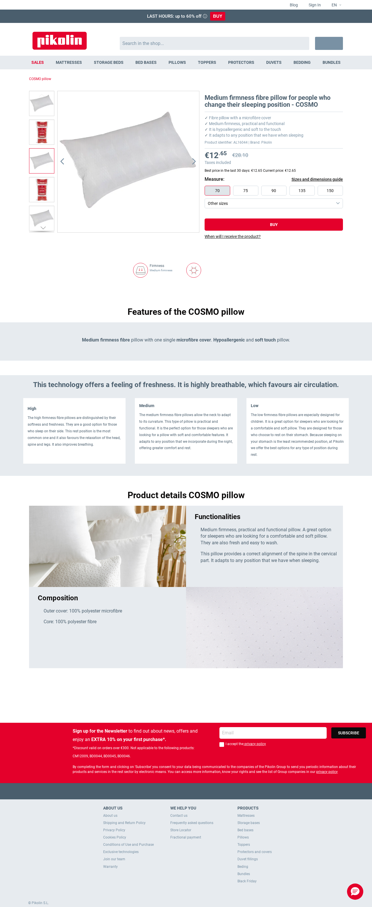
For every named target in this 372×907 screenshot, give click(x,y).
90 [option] (273, 190)
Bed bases (245, 830)
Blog (293, 5)
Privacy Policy (114, 830)
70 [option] (217, 190)
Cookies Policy (114, 837)
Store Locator (180, 830)
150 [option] (330, 190)
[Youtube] (186, 791)
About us (110, 816)
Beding (242, 867)
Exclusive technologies (121, 852)
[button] (334, 5)
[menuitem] (38, 62)
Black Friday (247, 881)
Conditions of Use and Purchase (128, 845)
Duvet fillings (247, 859)
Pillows (243, 837)
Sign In (314, 5)
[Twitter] (175, 791)
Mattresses (246, 816)
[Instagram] (197, 791)
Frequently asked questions (191, 823)
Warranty (110, 867)
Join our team (114, 859)
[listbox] (275, 197)
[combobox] (215, 43)
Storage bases (248, 823)
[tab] (274, 236)
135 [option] (301, 190)
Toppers (243, 845)
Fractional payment (185, 837)
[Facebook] (163, 791)
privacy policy (255, 744)
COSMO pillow (40, 79)
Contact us (178, 816)
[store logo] (59, 38)
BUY (217, 16)
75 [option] (245, 190)
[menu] (186, 62)
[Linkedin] (209, 791)
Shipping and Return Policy (124, 823)
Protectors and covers (254, 852)
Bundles (243, 874)
